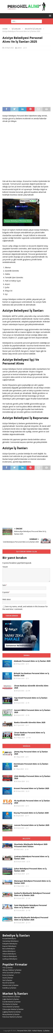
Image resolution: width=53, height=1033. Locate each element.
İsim (4, 585)
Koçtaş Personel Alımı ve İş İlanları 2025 (31, 813)
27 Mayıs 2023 (20, 737)
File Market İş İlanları (10, 1004)
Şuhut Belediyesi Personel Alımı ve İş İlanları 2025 (30, 869)
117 (29, 922)
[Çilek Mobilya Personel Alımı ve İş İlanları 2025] (7, 778)
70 (28, 703)
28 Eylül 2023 (20, 691)
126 (29, 737)
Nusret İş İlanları (8, 983)
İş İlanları (16, 29)
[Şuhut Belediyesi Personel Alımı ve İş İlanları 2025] (7, 871)
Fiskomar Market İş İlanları (12, 1017)
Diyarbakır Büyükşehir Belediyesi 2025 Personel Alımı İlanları (30, 845)
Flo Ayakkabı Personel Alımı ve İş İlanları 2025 (32, 801)
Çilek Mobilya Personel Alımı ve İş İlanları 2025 (32, 777)
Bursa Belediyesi (8, 948)
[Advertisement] (26, 78)
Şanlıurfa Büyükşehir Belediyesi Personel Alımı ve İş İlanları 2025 (32, 894)
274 (29, 691)
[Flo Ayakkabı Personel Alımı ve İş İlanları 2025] (7, 802)
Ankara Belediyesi (9, 954)
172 (29, 910)
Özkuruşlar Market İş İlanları (13, 1009)
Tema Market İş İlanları (10, 1007)
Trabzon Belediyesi (9, 956)
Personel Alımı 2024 (24, 1031)
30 (28, 715)
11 (28, 816)
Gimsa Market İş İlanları (11, 996)
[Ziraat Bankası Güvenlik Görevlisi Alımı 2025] (7, 687)
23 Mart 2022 (9, 48)
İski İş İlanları (7, 980)
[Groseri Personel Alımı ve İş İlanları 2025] (7, 791)
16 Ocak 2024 (20, 898)
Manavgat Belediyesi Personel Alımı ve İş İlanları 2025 (32, 882)
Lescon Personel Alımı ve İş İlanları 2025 (31, 825)
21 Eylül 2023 (20, 725)
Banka (26, 655)
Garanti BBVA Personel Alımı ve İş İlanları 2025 (32, 711)
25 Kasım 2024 (20, 861)
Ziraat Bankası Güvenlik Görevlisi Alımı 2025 (31, 686)
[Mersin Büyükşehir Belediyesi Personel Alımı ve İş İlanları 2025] (7, 918)
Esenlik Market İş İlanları (11, 1002)
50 (27, 849)
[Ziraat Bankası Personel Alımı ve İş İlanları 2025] (7, 735)
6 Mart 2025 (19, 849)
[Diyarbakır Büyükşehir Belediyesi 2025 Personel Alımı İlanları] (7, 845)
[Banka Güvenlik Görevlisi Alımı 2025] (7, 724)
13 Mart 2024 (20, 886)
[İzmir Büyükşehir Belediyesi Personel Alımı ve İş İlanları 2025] (7, 906)
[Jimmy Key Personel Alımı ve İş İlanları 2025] (7, 753)
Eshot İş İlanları (8, 975)
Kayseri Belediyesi (9, 946)
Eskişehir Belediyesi (9, 943)
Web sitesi (6, 599)
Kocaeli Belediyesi (9, 938)
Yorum (5, 567)
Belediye (26, 838)
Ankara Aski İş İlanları (10, 985)
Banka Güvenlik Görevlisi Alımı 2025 (29, 722)
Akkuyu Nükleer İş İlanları (11, 970)
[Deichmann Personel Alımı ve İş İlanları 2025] (7, 766)
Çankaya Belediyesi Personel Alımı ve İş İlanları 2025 (31, 857)
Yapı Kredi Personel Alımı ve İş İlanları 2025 (30, 699)
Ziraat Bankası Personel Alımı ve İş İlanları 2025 (29, 733)
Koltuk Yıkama (37, 1031)
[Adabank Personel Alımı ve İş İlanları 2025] (7, 663)
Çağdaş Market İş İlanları (11, 1012)
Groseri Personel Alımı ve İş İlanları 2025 (31, 788)
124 (29, 898)
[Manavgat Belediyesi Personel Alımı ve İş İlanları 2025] (7, 882)
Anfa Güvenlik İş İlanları (11, 972)
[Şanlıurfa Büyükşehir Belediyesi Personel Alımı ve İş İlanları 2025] (7, 894)
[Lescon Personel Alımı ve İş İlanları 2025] (7, 827)
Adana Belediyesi (9, 951)
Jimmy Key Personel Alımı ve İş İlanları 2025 (31, 753)
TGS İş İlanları (7, 967)
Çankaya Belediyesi (9, 959)
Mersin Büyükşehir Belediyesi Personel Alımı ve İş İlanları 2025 (31, 918)
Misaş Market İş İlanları (11, 1014)
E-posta (5, 592)
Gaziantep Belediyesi (10, 941)
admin (19, 48)
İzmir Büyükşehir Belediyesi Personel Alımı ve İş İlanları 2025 (30, 906)
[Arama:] (26, 21)
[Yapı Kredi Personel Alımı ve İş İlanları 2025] (7, 700)
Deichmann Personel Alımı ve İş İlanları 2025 (31, 765)
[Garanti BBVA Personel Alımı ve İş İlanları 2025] (7, 712)
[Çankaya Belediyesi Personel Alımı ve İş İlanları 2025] (7, 857)
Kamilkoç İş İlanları (9, 988)
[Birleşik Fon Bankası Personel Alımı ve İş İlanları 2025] (7, 676)
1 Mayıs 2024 (20, 757)
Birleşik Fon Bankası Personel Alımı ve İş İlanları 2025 (31, 674)
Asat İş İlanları (7, 978)
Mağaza (26, 746)
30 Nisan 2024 (20, 664)
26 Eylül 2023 (20, 703)
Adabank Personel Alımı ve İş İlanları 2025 (32, 661)
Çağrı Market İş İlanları (10, 999)
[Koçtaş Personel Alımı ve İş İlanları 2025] (7, 815)
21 (28, 791)
